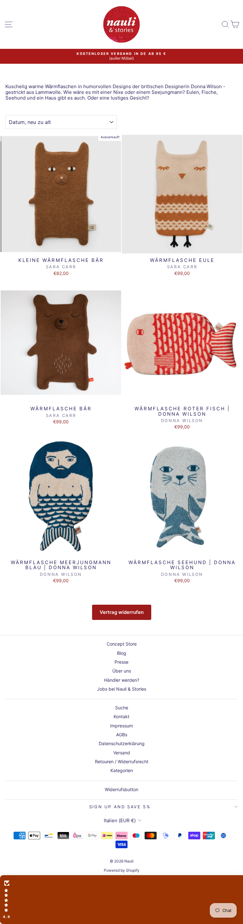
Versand (121, 752)
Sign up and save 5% (120, 806)
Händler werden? (121, 680)
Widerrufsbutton (121, 789)
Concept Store (122, 644)
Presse (121, 662)
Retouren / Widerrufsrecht (121, 761)
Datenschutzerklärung (122, 743)
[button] (121, 899)
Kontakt (121, 716)
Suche (121, 707)
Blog (121, 653)
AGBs (121, 734)
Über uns (121, 670)
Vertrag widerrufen (122, 612)
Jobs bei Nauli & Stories (121, 689)
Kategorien (121, 770)
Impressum (121, 725)
